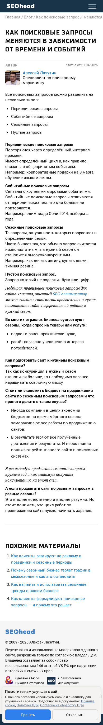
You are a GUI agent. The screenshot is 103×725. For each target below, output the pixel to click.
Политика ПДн (28, 705)
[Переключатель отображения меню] (92, 6)
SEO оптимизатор (70, 293)
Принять (28, 715)
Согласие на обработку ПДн (62, 705)
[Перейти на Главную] (21, 6)
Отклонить (75, 715)
